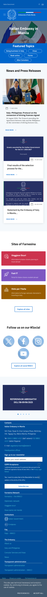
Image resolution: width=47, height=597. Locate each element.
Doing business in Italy (15, 50)
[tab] (20, 414)
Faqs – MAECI (10, 533)
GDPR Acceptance (11, 464)
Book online (15, 54)
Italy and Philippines (12, 548)
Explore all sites (23, 309)
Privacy (36, 469)
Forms (30, 54)
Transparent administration (15, 565)
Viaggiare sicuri (10, 505)
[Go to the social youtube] (23, 354)
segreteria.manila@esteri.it (20, 445)
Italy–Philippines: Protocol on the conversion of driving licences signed (23, 114)
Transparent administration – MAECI (18, 570)
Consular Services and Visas (15, 552)
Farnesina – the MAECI (13, 496)
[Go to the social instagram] (38, 341)
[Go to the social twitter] (8, 341)
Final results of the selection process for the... (20, 167)
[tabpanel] (23, 398)
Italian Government (8, 4)
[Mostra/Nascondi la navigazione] (4, 14)
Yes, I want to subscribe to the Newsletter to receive (22, 477)
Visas (35, 50)
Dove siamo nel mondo (13, 510)
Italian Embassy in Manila (23, 30)
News (7, 557)
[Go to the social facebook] (23, 341)
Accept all (38, 593)
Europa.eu (12, 524)
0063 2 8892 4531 (14, 438)
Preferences (23, 593)
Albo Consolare (23, 59)
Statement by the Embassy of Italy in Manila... (23, 211)
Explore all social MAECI (23, 365)
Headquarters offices (12, 450)
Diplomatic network (12, 501)
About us (8, 543)
